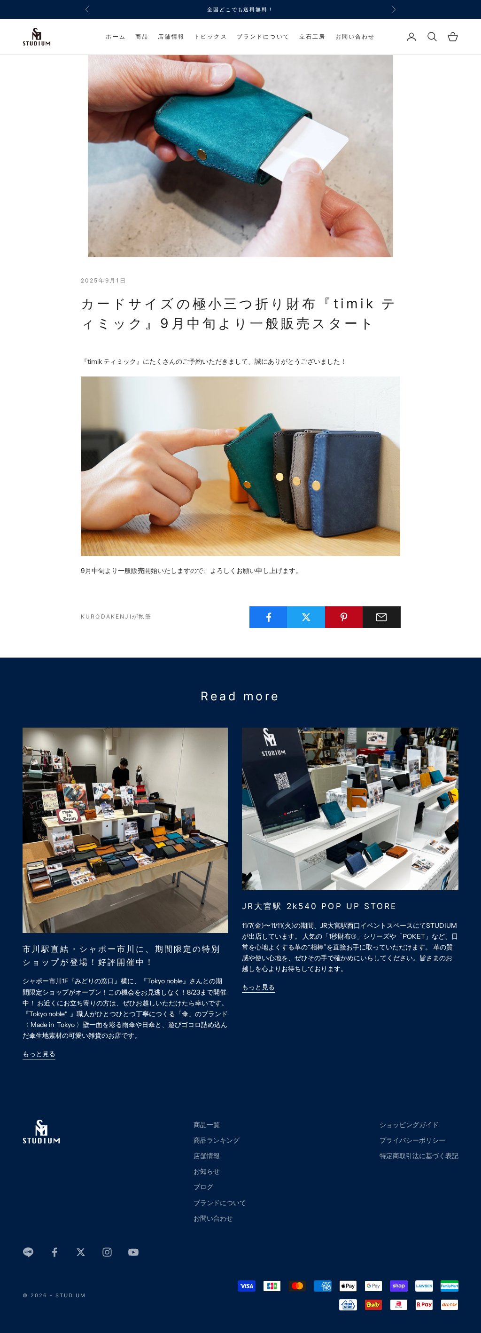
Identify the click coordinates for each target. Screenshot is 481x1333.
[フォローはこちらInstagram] (107, 1252)
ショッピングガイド (409, 1125)
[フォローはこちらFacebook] (54, 1252)
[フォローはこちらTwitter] (80, 1252)
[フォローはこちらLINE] (28, 1252)
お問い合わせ (355, 36)
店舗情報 (171, 36)
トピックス (210, 36)
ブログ (203, 1187)
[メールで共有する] (381, 617)
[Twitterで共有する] (306, 617)
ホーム (115, 36)
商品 (141, 36)
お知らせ (207, 1171)
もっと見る (39, 1054)
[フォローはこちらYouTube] (133, 1252)
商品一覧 (207, 1125)
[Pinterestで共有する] (344, 617)
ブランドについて (263, 36)
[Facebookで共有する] (268, 617)
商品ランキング (217, 1140)
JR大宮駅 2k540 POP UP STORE (319, 906)
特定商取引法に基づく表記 (419, 1156)
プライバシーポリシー (412, 1140)
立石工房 (312, 36)
